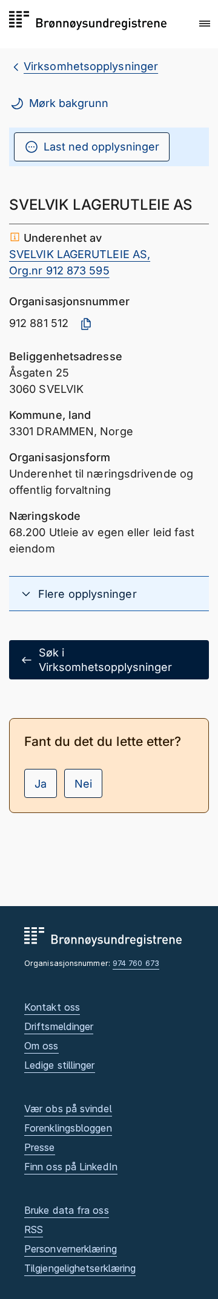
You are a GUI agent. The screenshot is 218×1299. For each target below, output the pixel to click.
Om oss (41, 1046)
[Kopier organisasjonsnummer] (86, 324)
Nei (83, 783)
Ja (41, 783)
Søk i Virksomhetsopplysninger (105, 659)
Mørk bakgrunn (68, 103)
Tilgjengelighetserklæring (80, 1268)
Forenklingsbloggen (68, 1128)
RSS (33, 1229)
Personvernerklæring (70, 1249)
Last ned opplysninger (101, 146)
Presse (39, 1147)
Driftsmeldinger (58, 1026)
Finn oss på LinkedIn (70, 1167)
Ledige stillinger (59, 1065)
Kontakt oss (52, 1007)
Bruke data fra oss (66, 1210)
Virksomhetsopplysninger (91, 66)
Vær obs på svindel (68, 1109)
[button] (204, 23)
